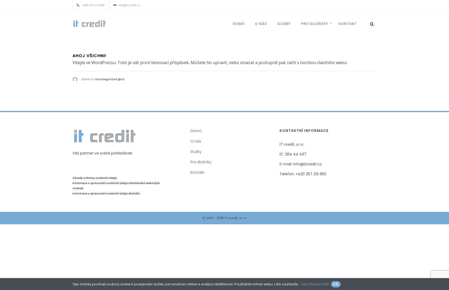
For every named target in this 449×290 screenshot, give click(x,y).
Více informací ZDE (314, 284)
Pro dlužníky (314, 23)
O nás (195, 141)
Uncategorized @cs (109, 79)
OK (336, 284)
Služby (284, 23)
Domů (239, 23)
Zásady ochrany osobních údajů (94, 178)
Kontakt (347, 23)
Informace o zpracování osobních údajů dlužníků (106, 193)
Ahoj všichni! (89, 56)
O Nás (261, 23)
